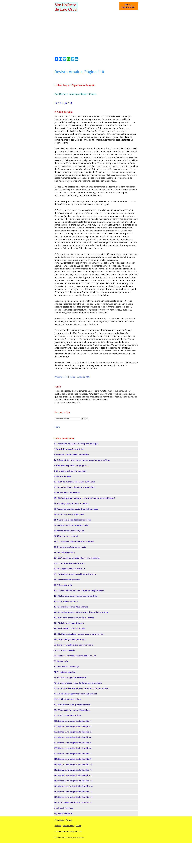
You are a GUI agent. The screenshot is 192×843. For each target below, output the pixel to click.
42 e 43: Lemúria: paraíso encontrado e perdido (75, 596)
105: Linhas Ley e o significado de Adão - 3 (72, 732)
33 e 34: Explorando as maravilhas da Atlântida (75, 574)
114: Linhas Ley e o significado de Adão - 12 (73, 775)
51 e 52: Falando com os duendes (69, 623)
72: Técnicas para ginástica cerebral (70, 677)
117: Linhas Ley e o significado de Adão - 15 (73, 791)
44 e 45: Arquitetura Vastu (66, 601)
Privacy (69, 820)
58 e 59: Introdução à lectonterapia (70, 639)
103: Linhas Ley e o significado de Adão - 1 (72, 721)
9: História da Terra (62, 476)
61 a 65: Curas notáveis (64, 650)
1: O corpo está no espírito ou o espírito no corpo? (76, 443)
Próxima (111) (61, 377)
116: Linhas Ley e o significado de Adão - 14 (73, 786)
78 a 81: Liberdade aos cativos (67, 699)
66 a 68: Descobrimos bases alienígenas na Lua (75, 655)
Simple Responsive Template (74, 837)
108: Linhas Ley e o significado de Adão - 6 (72, 748)
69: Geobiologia (61, 661)
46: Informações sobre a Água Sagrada (71, 606)
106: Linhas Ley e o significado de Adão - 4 (72, 737)
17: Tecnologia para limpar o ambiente (71, 503)
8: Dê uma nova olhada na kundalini (70, 471)
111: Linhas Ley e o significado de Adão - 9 (72, 759)
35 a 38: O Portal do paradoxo (67, 579)
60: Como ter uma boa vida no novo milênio (73, 645)
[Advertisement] (96, 32)
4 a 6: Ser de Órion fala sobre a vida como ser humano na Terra (82, 460)
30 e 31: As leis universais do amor (69, 563)
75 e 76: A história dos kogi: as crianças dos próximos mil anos (81, 688)
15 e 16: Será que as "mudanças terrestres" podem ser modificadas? (84, 498)
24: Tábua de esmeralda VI (66, 536)
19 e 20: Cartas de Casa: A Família (69, 514)
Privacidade (59, 820)
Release (58, 825)
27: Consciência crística (64, 552)
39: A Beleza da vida (63, 585)
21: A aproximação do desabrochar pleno (72, 520)
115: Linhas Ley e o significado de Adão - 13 (73, 780)
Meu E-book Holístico (63, 808)
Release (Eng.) (68, 825)
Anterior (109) (83, 377)
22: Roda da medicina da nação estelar (71, 525)
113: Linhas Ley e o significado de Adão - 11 (73, 770)
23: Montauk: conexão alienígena (69, 530)
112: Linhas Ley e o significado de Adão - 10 (73, 764)
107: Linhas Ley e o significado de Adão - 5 (72, 742)
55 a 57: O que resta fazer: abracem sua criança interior (79, 634)
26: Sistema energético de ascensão (70, 547)
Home (57, 427)
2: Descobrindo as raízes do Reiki (68, 449)
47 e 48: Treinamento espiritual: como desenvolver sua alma (81, 612)
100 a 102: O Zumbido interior (67, 715)
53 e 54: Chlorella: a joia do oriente (69, 628)
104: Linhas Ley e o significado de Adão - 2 (72, 726)
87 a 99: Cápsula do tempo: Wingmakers (72, 710)
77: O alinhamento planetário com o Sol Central (75, 693)
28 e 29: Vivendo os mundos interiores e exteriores (77, 558)
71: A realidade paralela (64, 672)
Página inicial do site (63, 813)
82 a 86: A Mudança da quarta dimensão (72, 704)
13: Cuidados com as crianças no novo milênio (74, 487)
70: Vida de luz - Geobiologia (66, 666)
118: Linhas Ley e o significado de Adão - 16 (73, 797)
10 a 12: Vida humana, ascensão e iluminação (74, 481)
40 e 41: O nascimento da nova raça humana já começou (79, 590)
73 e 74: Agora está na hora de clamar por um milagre (78, 683)
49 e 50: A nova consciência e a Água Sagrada (74, 617)
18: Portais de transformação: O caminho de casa (76, 509)
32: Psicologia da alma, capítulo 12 (69, 568)
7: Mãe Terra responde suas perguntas (71, 465)
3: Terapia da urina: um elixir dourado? (71, 454)
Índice (72, 377)
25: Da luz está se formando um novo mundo (74, 541)
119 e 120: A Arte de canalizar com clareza (73, 802)
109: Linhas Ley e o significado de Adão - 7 (72, 753)
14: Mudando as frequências (67, 492)
